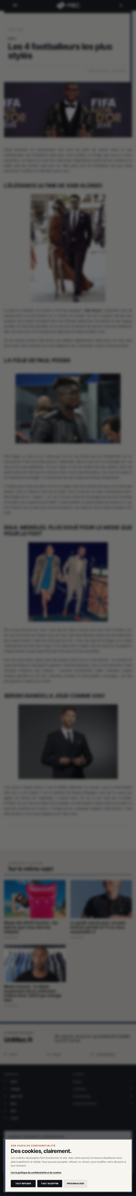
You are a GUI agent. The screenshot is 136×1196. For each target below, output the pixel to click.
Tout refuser (23, 1183)
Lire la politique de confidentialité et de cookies (36, 1172)
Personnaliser (75, 1183)
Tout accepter (49, 1183)
